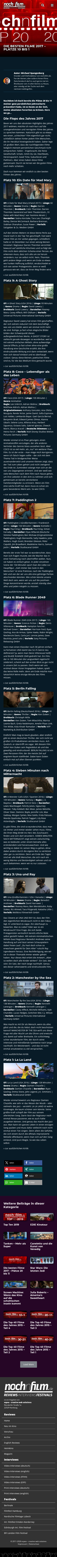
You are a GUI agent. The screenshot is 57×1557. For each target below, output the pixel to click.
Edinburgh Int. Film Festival (17, 1527)
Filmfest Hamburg (13, 1511)
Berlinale (8, 1505)
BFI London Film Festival (15, 1533)
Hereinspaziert (11, 157)
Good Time (24, 157)
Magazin (8, 1453)
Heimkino (8, 1448)
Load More (28, 1364)
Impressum (22, 1544)
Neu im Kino (10, 1426)
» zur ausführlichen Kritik (16, 275)
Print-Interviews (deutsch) (16, 1488)
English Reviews (12, 1442)
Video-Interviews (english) (16, 1471)
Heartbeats (42, 153)
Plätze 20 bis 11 (44, 100)
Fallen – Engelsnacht (27, 150)
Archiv (7, 1437)
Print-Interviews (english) (16, 1493)
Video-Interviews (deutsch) (17, 1465)
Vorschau (8, 1431)
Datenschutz (34, 1544)
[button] (13, 1162)
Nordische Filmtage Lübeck (17, 1516)
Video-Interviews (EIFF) (15, 1482)
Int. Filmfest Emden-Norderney (19, 1522)
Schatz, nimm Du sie (26, 153)
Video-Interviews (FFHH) (15, 1476)
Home (7, 1420)
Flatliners (8, 160)
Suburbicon (36, 157)
